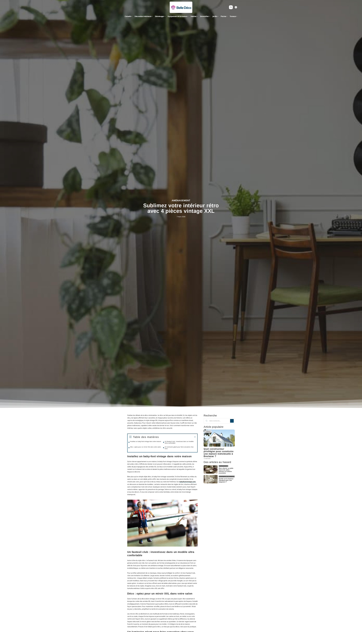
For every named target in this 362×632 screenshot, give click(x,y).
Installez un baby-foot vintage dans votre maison (145, 441)
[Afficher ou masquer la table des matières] (177, 437)
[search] (231, 7)
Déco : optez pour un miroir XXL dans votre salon (145, 447)
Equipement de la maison (226, 476)
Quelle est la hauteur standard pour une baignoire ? (226, 480)
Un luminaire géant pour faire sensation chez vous (179, 447)
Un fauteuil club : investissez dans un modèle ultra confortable (179, 442)
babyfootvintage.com (187, 482)
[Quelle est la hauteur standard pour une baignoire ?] (211, 479)
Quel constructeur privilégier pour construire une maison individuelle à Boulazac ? (218, 453)
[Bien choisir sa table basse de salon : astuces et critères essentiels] (211, 469)
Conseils (208, 431)
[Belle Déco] (181, 7)
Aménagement (181, 200)
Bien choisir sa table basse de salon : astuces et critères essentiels (226, 470)
